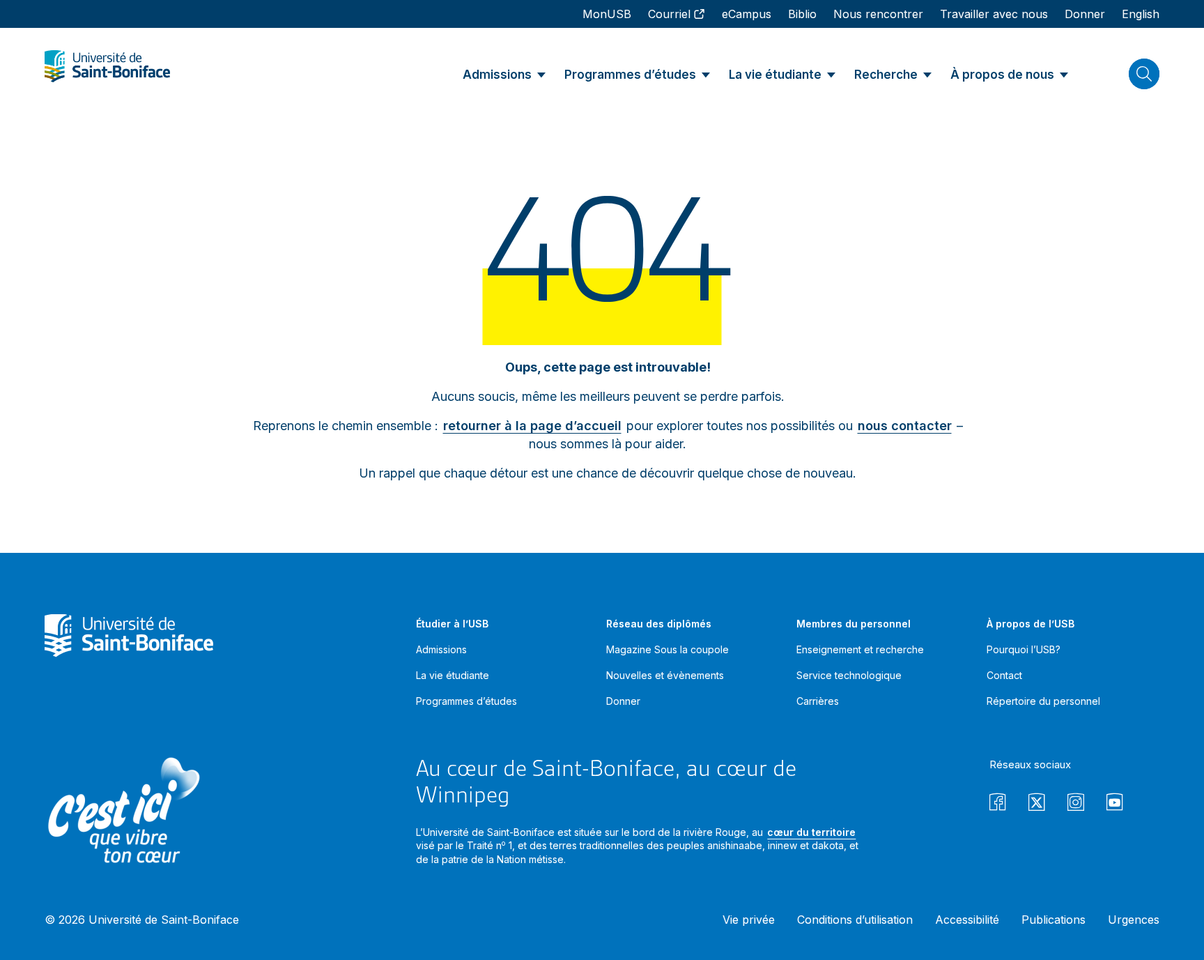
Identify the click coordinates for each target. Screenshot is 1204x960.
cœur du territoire (811, 832)
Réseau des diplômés (658, 624)
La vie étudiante (452, 675)
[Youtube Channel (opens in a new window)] (1114, 804)
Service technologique (849, 675)
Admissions (441, 649)
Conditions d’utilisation (855, 920)
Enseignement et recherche (860, 649)
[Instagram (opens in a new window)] (1075, 804)
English (1140, 14)
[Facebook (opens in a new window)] (997, 804)
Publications (1053, 920)
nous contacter (905, 425)
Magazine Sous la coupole (667, 649)
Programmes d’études (466, 701)
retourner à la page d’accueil (532, 425)
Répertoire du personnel (1043, 701)
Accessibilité (967, 920)
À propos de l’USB (1030, 624)
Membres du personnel (853, 624)
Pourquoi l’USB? (1023, 649)
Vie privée (749, 920)
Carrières (817, 701)
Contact (1004, 675)
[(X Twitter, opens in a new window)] (1036, 804)
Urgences (1133, 920)
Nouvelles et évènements (665, 675)
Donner (623, 701)
